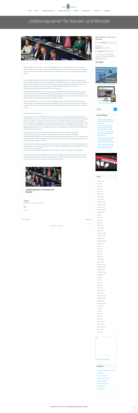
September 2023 (101, 272)
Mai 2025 (99, 220)
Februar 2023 (100, 290)
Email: (97, 51)
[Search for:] (104, 109)
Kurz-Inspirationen (102, 375)
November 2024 (101, 235)
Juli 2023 (99, 277)
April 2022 (100, 316)
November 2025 (101, 204)
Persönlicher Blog (101, 381)
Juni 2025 (99, 217)
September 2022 (101, 303)
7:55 (47, 63)
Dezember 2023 (101, 264)
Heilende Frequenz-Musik (106, 103)
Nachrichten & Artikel (37, 203)
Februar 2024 (100, 259)
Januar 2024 (100, 261)
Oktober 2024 (100, 238)
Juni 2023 (99, 280)
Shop (36, 10)
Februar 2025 (100, 228)
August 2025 (100, 212)
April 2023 (100, 285)
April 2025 (100, 222)
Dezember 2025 (101, 202)
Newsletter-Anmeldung (75, 406)
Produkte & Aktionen (102, 383)
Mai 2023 (99, 282)
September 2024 (101, 241)
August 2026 (100, 181)
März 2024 (100, 256)
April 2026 (100, 191)
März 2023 (100, 287)
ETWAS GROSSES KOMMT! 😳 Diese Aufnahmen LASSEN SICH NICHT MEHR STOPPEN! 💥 (106, 146)
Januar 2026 (100, 199)
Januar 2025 (100, 230)
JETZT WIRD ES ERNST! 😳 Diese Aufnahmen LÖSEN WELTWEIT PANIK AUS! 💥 (106, 133)
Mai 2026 (99, 189)
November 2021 (101, 327)
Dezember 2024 (101, 233)
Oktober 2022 (100, 301)
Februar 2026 (100, 196)
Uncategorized (101, 388)
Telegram (107, 10)
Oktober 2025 (100, 207)
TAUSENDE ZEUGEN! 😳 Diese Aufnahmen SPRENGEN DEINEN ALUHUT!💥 (106, 121)
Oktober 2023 (100, 269)
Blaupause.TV (86, 10)
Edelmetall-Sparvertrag (102, 359)
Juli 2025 (99, 215)
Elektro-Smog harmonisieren (106, 84)
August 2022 (100, 306)
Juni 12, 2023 (39, 63)
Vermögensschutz (48, 10)
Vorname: (99, 42)
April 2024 (100, 254)
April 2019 (100, 332)
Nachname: (99, 46)
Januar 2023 (100, 293)
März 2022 (100, 319)
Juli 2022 (99, 308)
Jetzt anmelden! (99, 62)
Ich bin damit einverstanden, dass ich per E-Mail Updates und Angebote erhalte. (105, 57)
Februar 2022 (100, 321)
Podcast (75, 10)
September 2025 (101, 209)
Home (29, 10)
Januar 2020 (100, 329)
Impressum (62, 406)
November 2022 (101, 298)
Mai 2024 (99, 251)
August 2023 (100, 274)
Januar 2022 (100, 324)
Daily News (26, 203)
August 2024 (100, 243)
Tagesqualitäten (101, 386)
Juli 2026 (99, 183)
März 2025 (100, 225)
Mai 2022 (99, 314)
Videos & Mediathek (64, 10)
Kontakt (97, 10)
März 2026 (100, 194)
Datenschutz (54, 406)
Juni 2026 (99, 186)
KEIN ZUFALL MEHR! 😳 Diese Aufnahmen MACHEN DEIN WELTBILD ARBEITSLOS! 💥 (105, 127)
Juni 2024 (99, 248)
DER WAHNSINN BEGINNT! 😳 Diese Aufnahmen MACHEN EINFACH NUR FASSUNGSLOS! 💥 (106, 140)
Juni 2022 (99, 311)
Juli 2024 (99, 246)
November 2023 (101, 267)
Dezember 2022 (101, 295)
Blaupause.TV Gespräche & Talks (106, 370)
